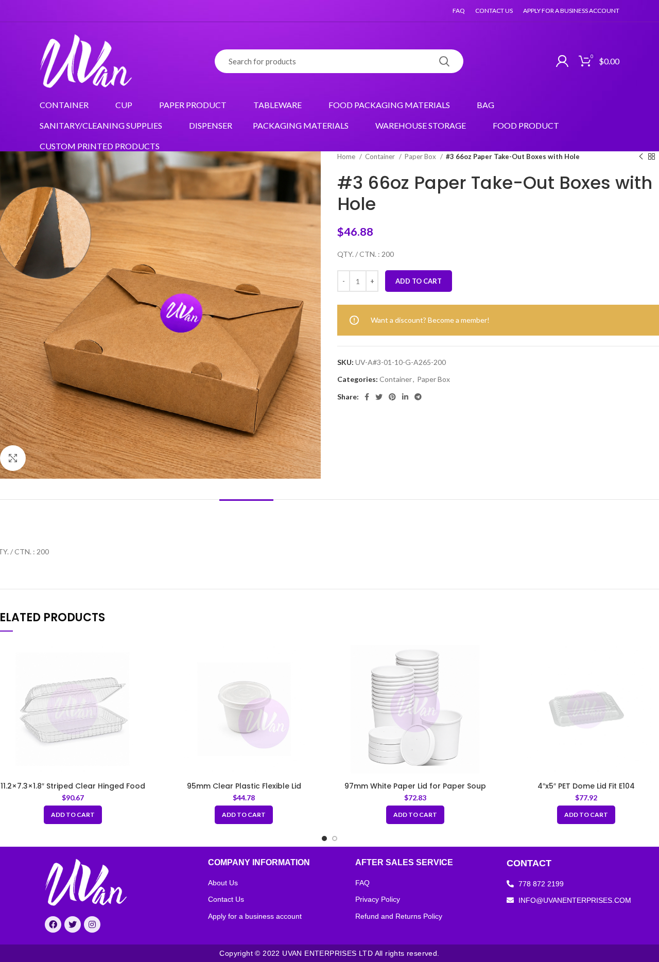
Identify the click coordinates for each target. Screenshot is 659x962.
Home (347, 156)
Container (380, 156)
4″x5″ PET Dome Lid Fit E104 (586, 786)
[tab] (246, 515)
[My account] (562, 61)
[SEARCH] (444, 61)
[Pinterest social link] (392, 397)
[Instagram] (92, 924)
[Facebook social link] (366, 397)
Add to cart (418, 281)
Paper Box (421, 156)
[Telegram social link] (418, 397)
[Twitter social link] (379, 397)
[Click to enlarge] (13, 458)
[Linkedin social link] (405, 397)
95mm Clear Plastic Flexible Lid (244, 786)
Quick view (146, 659)
